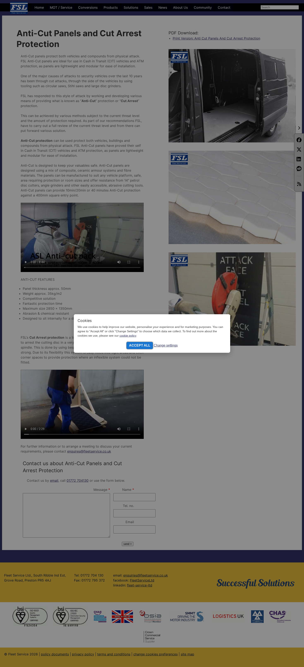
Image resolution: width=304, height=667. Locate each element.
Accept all (139, 345)
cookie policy (128, 335)
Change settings (166, 345)
